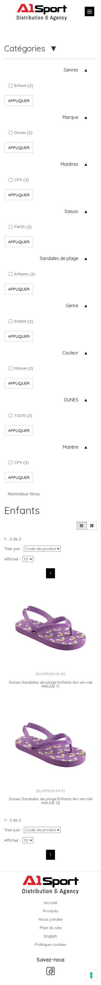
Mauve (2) (23, 368)
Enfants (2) (24, 273)
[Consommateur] (82, 526)
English (50, 936)
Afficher (11, 559)
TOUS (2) (23, 415)
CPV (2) (21, 179)
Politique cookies (50, 944)
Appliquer (18, 100)
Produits (50, 910)
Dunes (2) (23, 132)
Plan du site (50, 927)
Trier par (12, 548)
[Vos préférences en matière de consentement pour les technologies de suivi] (91, 975)
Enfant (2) (23, 85)
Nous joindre (50, 919)
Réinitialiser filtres (24, 493)
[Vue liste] (92, 526)
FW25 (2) (23, 226)
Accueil (50, 902)
